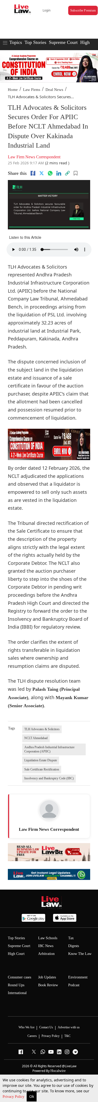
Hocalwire (58, 1071)
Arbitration (46, 954)
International (17, 993)
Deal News (54, 90)
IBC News (45, 946)
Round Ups (16, 985)
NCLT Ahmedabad (36, 738)
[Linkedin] (58, 173)
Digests (73, 946)
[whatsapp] (50, 173)
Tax (71, 938)
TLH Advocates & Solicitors (42, 729)
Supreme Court (63, 42)
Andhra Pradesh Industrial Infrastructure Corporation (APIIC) (49, 749)
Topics (15, 42)
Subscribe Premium (83, 10)
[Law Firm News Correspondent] (49, 810)
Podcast (73, 985)
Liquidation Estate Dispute (40, 760)
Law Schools (47, 938)
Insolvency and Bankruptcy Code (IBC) (49, 778)
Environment (78, 977)
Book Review (48, 985)
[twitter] (41, 173)
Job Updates (47, 977)
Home (13, 90)
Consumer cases (19, 977)
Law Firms (31, 90)
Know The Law (79, 954)
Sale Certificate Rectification (41, 769)
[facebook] (33, 173)
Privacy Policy (14, 1097)
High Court (16, 954)
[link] (67, 173)
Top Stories (35, 42)
